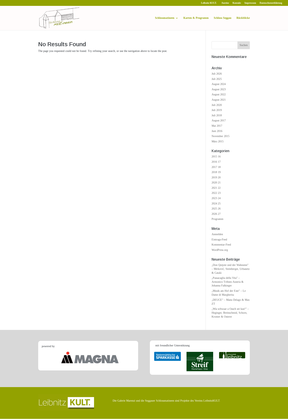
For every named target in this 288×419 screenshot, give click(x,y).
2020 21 (216, 182)
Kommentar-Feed (221, 244)
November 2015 (220, 136)
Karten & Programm (196, 18)
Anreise (225, 3)
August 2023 (219, 89)
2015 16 (216, 156)
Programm (217, 219)
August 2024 (219, 84)
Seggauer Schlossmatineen (159, 400)
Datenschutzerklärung (271, 3)
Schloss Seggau (222, 18)
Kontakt (237, 3)
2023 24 (216, 198)
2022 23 (216, 192)
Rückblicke (243, 18)
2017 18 (216, 167)
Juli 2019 (217, 110)
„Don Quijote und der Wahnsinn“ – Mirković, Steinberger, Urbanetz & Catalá (231, 269)
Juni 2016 (217, 131)
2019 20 (216, 177)
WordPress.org (220, 249)
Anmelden (217, 234)
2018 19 (216, 172)
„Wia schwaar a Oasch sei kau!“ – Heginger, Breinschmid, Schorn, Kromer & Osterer (230, 312)
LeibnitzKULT (211, 400)
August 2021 (219, 99)
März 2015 (218, 141)
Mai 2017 (217, 125)
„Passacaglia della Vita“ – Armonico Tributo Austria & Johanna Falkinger (228, 281)
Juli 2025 (217, 79)
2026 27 (216, 213)
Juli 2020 (217, 105)
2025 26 (216, 208)
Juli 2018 (217, 115)
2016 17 (216, 161)
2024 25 (216, 203)
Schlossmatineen (164, 18)
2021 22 (216, 187)
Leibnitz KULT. (209, 3)
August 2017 (219, 120)
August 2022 (219, 94)
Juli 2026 (217, 73)
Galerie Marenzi (126, 400)
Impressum (250, 3)
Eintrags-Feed (219, 239)
